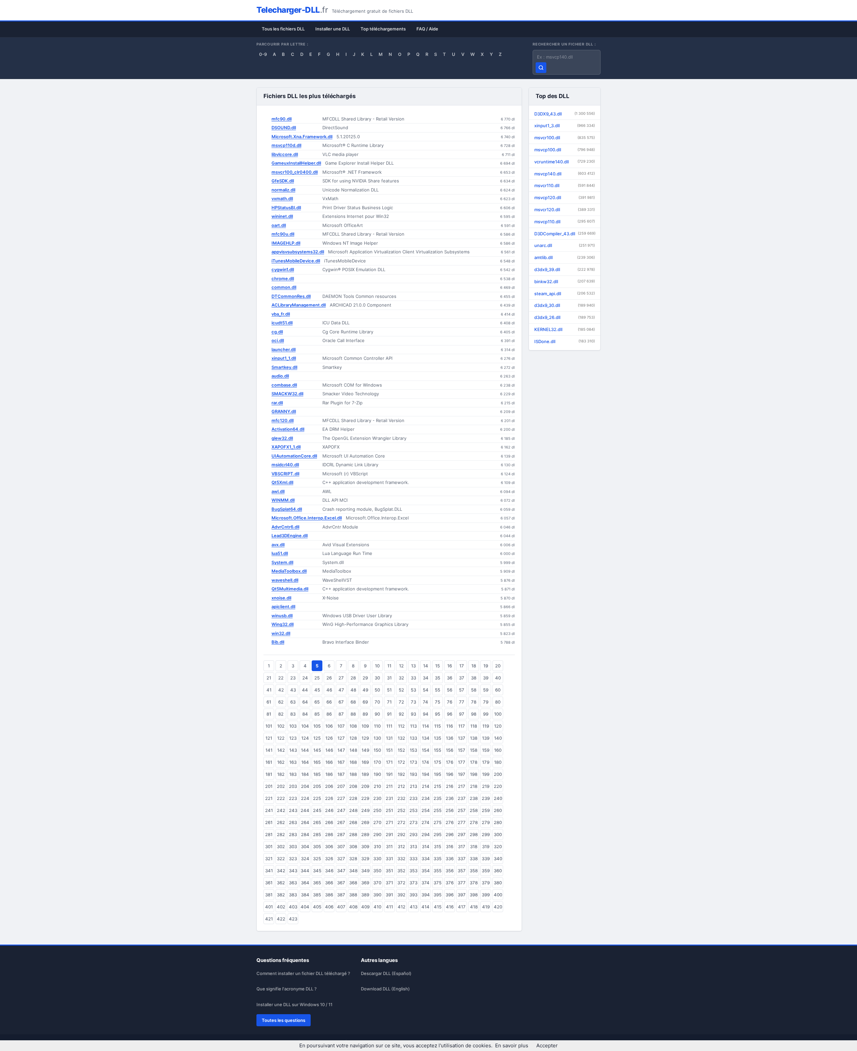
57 (461, 690)
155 (437, 750)
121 (268, 738)
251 (389, 810)
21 (268, 677)
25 (317, 677)
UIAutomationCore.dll (294, 456)
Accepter (547, 1045)
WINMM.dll (283, 500)
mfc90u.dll (282, 234)
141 (268, 750)
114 (425, 726)
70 (377, 702)
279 (486, 822)
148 (353, 750)
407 (341, 906)
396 (450, 894)
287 (341, 834)
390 (377, 894)
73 (413, 702)
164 (305, 762)
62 (281, 702)
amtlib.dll (564, 257)
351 (389, 870)
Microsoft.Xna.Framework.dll (301, 136)
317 (461, 846)
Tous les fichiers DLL (283, 28)
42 (281, 690)
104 (305, 726)
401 (269, 906)
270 (377, 822)
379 (486, 882)
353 (413, 870)
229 (365, 798)
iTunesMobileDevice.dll (295, 260)
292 (401, 834)
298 (474, 834)
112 (401, 726)
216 (449, 786)
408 (353, 906)
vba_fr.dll (280, 314)
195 (437, 774)
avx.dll (278, 544)
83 (293, 714)
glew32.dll (282, 438)
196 (449, 774)
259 (486, 810)
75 (437, 702)
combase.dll (284, 385)
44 (305, 690)
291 (389, 834)
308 (353, 846)
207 (341, 786)
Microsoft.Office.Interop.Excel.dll (306, 517)
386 (329, 894)
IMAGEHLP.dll (285, 243)
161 (268, 762)
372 (401, 882)
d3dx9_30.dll (564, 305)
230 (377, 798)
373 (413, 882)
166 (329, 762)
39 (485, 677)
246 (329, 810)
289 (365, 834)
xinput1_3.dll (564, 125)
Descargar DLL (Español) (386, 973)
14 (425, 665)
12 (401, 665)
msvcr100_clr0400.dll (294, 172)
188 (353, 774)
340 (498, 858)
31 (389, 677)
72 (401, 702)
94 (425, 714)
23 (293, 677)
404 (305, 906)
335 (438, 858)
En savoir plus (511, 1045)
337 (462, 858)
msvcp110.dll (564, 221)
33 (413, 677)
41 (268, 690)
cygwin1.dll (282, 269)
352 (401, 870)
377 (462, 882)
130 (377, 738)
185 (317, 774)
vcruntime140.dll (564, 161)
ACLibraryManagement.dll (298, 305)
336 (450, 858)
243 (293, 810)
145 (317, 750)
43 (293, 690)
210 (377, 786)
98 (473, 714)
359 (486, 870)
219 (485, 786)
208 (353, 786)
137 (461, 738)
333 (413, 858)
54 (425, 690)
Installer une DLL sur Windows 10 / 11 (294, 1004)
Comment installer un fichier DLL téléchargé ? (303, 973)
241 (269, 810)
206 (329, 786)
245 (317, 810)
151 (389, 750)
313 (413, 846)
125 (317, 738)
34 (425, 677)
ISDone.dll (564, 341)
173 (413, 762)
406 (329, 906)
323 (293, 858)
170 (377, 762)
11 (389, 665)
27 (341, 677)
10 (377, 665)
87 (341, 714)
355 (438, 870)
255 (438, 810)
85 (317, 714)
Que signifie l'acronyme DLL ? (286, 988)
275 (438, 822)
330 (377, 858)
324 (305, 858)
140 (498, 738)
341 (269, 870)
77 (461, 702)
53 (413, 690)
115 (437, 726)
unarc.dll (564, 245)
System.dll (282, 562)
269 (365, 822)
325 (317, 858)
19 (485, 665)
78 (473, 702)
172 (401, 762)
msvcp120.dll (564, 197)
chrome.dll (282, 278)
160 (497, 750)
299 (486, 834)
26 (329, 677)
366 (329, 882)
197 (461, 774)
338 (474, 858)
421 (269, 918)
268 (353, 822)
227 (341, 798)
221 (268, 798)
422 (281, 918)
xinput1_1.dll (283, 358)
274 (425, 822)
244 (305, 810)
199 (485, 774)
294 (425, 834)
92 (401, 714)
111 (389, 726)
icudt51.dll (282, 322)
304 (305, 846)
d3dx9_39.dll (564, 269)
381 (268, 894)
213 (413, 786)
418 (474, 906)
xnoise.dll (281, 597)
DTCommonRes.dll (291, 296)
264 (305, 822)
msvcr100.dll (564, 137)
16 (449, 665)
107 (341, 726)
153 (413, 750)
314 (426, 846)
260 (498, 810)
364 (305, 882)
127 (341, 738)
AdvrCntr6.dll (285, 527)
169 (365, 762)
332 (401, 858)
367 (341, 882)
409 (365, 906)
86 (329, 714)
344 (305, 870)
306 (329, 846)
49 (365, 690)
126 (329, 738)
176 (449, 762)
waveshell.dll (284, 580)
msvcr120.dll (564, 209)
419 (486, 906)
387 (341, 894)
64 (305, 702)
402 (281, 906)
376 (450, 882)
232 (401, 798)
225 (317, 798)
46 (329, 690)
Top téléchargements (383, 28)
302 (281, 846)
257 (462, 810)
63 (293, 702)
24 (305, 677)
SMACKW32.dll (287, 393)
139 (485, 738)
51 (389, 690)
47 (341, 690)
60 (497, 690)
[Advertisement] (638, 150)
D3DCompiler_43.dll (565, 233)
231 (389, 798)
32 (401, 677)
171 (389, 762)
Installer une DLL (332, 28)
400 (498, 894)
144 (305, 750)
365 (317, 882)
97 (461, 714)
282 (281, 834)
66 (329, 702)
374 (425, 882)
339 (486, 858)
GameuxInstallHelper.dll (296, 163)
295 (438, 834)
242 (281, 810)
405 (317, 906)
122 (281, 738)
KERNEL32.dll (564, 329)
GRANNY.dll (283, 411)
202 (281, 786)
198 (473, 774)
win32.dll (280, 633)
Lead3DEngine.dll (289, 535)
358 (474, 870)
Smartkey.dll (284, 367)
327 (341, 858)
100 (497, 714)
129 (365, 738)
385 (317, 894)
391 (389, 894)
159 (485, 750)
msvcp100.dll (564, 149)
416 (450, 906)
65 (317, 702)
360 (498, 870)
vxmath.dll (282, 198)
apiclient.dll (283, 606)
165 (317, 762)
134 (426, 738)
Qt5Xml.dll (282, 482)
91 (389, 714)
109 (365, 726)
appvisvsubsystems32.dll (297, 251)
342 (281, 870)
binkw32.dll (564, 281)
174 (425, 762)
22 (281, 677)
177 (461, 762)
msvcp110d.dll (286, 145)
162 (281, 762)
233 (413, 798)
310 (377, 846)
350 (377, 870)
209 (365, 786)
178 (473, 762)
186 (329, 774)
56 (449, 690)
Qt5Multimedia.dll (289, 588)
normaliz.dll (283, 189)
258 (474, 810)
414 (425, 906)
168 (353, 762)
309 (365, 846)
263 (293, 822)
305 (317, 846)
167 (341, 762)
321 (268, 858)
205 (317, 786)
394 (425, 894)
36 (449, 677)
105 (317, 726)
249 (365, 810)
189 (365, 774)
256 (450, 810)
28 (353, 677)
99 (485, 714)
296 (450, 834)
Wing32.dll (282, 624)
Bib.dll (277, 642)
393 (413, 894)
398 (474, 894)
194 (426, 774)
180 (497, 762)
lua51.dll (279, 553)
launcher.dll (283, 349)
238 (474, 798)
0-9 (263, 54)
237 (462, 798)
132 (401, 738)
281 (268, 834)
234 (425, 798)
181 (268, 774)
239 (486, 798)
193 (413, 774)
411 (389, 906)
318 (473, 846)
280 (498, 822)
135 (437, 738)
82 (281, 714)
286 (329, 834)
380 (498, 882)
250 (377, 810)
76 (449, 702)
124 (305, 738)
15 (437, 665)
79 (485, 702)
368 (353, 882)
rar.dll (277, 402)
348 (353, 870)
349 (365, 870)
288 (353, 834)
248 (353, 810)
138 (473, 738)
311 (389, 846)
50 (377, 690)
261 (268, 822)
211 (389, 786)
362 (281, 882)
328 (353, 858)
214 (426, 786)
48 (353, 690)
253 (413, 810)
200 (498, 774)
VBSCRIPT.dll (285, 473)
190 (377, 774)
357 (462, 870)
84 (305, 714)
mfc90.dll (281, 119)
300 (498, 834)
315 (437, 846)
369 (365, 882)
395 (438, 894)
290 (377, 834)
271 (389, 822)
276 (450, 822)
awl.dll (278, 491)
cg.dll (277, 331)
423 (293, 918)
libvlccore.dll (284, 154)
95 (437, 714)
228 (353, 798)
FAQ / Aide (427, 28)
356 (450, 870)
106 (329, 726)
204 (305, 786)
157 (461, 750)
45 (317, 690)
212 (401, 786)
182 (281, 774)
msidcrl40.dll (285, 464)
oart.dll (278, 225)
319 (485, 846)
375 (438, 882)
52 (401, 690)
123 (293, 738)
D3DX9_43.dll (564, 113)
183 (293, 774)
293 (413, 834)
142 (281, 750)
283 (293, 834)
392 (401, 894)
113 (413, 726)
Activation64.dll (287, 429)
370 (377, 882)
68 (353, 702)
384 (305, 894)
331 (389, 858)
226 (329, 798)
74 (425, 702)
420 (498, 906)
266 (329, 822)
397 (462, 894)
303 (293, 846)
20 (497, 665)
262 (281, 822)
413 (413, 906)
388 (353, 894)
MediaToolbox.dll (289, 571)
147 (341, 750)
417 (462, 906)
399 (486, 894)
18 (473, 665)
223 (293, 798)
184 (305, 774)
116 (449, 726)
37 (461, 677)
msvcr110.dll (564, 185)
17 (461, 665)
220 (498, 786)
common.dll (283, 287)
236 (450, 798)
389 (365, 894)
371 (389, 882)
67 (341, 702)
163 (293, 762)
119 (485, 726)
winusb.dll (282, 615)
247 (341, 810)
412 (401, 906)
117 (461, 726)
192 (401, 774)
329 (365, 858)
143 (293, 750)
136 (449, 738)
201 (268, 786)
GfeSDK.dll (282, 180)
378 (474, 882)
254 (425, 810)
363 (293, 882)
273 (413, 822)
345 (317, 870)
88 (353, 714)
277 (462, 822)
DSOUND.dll (283, 127)
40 (498, 677)
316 (449, 846)
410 (377, 906)
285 (317, 834)
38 (473, 677)
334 (425, 858)
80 (497, 702)
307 (341, 846)
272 (401, 822)
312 (401, 846)
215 (437, 786)
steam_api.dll (564, 293)
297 (462, 834)
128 (353, 738)
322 (281, 858)
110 (377, 726)
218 (473, 786)
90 (377, 714)
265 (317, 822)
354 (425, 870)
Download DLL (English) (385, 988)
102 (281, 726)
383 (293, 894)
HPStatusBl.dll (286, 207)
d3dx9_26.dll (564, 317)
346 (329, 870)
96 (449, 714)
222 (281, 798)
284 (305, 834)
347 (341, 870)
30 (377, 677)
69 (365, 702)
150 (377, 750)
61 (268, 702)
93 (413, 714)
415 (438, 906)
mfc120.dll (282, 420)
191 (389, 774)
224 (305, 798)
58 (473, 690)
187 (341, 774)
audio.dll (280, 376)
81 (268, 714)
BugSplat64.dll (286, 509)
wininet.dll (282, 216)
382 (281, 894)
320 (498, 846)
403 (293, 906)
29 (365, 677)
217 (461, 786)
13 (413, 665)
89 (365, 714)
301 (268, 846)
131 (389, 738)
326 (329, 858)
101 (268, 726)
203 (293, 786)
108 (353, 726)
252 (401, 810)
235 (438, 798)
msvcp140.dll (564, 173)
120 (497, 726)
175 (437, 762)
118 (473, 726)
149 (365, 750)
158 (473, 750)
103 (293, 726)
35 (437, 677)
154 (426, 750)
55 (437, 690)
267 (341, 822)
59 (485, 690)
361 (268, 882)
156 (449, 750)
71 (389, 702)
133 (413, 738)
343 (293, 870)
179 (485, 762)
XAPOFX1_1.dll (286, 447)
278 (474, 822)
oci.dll (277, 340)
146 (329, 750)
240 (498, 798)
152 (401, 750)
